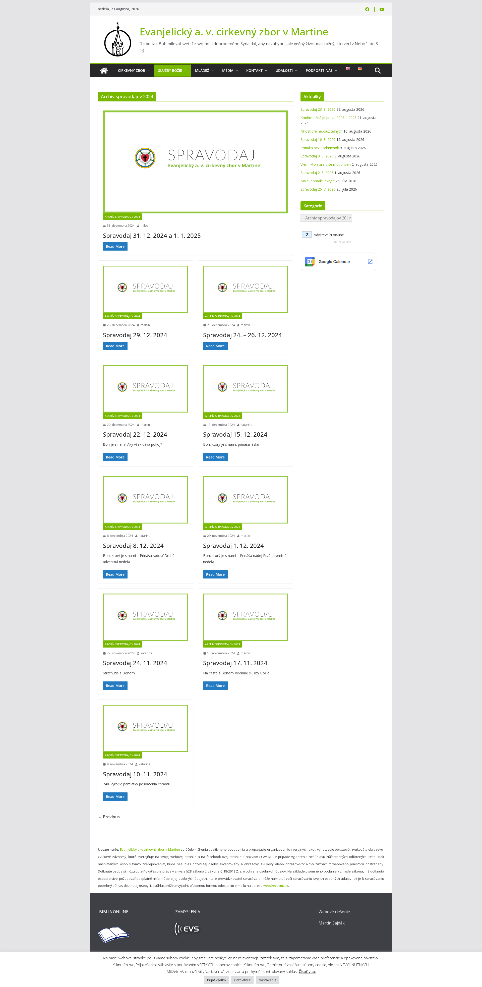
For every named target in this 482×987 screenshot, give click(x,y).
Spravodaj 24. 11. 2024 (135, 663)
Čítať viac (307, 971)
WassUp (346, 241)
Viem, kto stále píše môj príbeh (325, 164)
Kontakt (254, 70)
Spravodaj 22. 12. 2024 (135, 434)
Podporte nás (319, 70)
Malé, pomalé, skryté (317, 181)
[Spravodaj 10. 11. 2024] (145, 728)
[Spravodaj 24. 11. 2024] (145, 617)
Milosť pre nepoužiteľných (321, 131)
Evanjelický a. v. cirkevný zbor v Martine (234, 31)
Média (227, 70)
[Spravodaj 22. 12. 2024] (145, 388)
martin (145, 325)
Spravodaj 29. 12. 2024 (135, 335)
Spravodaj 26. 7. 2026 (317, 189)
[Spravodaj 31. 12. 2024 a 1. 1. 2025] (195, 161)
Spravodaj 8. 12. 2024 (133, 545)
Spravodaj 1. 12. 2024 (233, 545)
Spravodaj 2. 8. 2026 (316, 172)
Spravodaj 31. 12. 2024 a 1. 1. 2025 (152, 235)
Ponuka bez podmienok (319, 147)
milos (144, 225)
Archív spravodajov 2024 (122, 216)
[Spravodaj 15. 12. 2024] (245, 388)
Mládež (202, 70)
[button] (147, 70)
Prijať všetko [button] (216, 980)
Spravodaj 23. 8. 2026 (317, 109)
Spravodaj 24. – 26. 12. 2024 (242, 335)
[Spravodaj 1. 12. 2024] (245, 500)
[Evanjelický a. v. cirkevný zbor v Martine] (104, 71)
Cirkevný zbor (131, 70)
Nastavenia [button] (267, 980)
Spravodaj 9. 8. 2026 (316, 156)
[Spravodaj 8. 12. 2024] (145, 500)
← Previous (109, 817)
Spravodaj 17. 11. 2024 (235, 663)
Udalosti (284, 70)
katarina (246, 425)
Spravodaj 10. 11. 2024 (135, 774)
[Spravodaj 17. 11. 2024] (245, 617)
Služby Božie (170, 70)
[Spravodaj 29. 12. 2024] (145, 289)
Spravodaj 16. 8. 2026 (317, 139)
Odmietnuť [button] (242, 980)
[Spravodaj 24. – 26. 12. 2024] (245, 289)
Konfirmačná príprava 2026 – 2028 (328, 117)
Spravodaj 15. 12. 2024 (235, 434)
